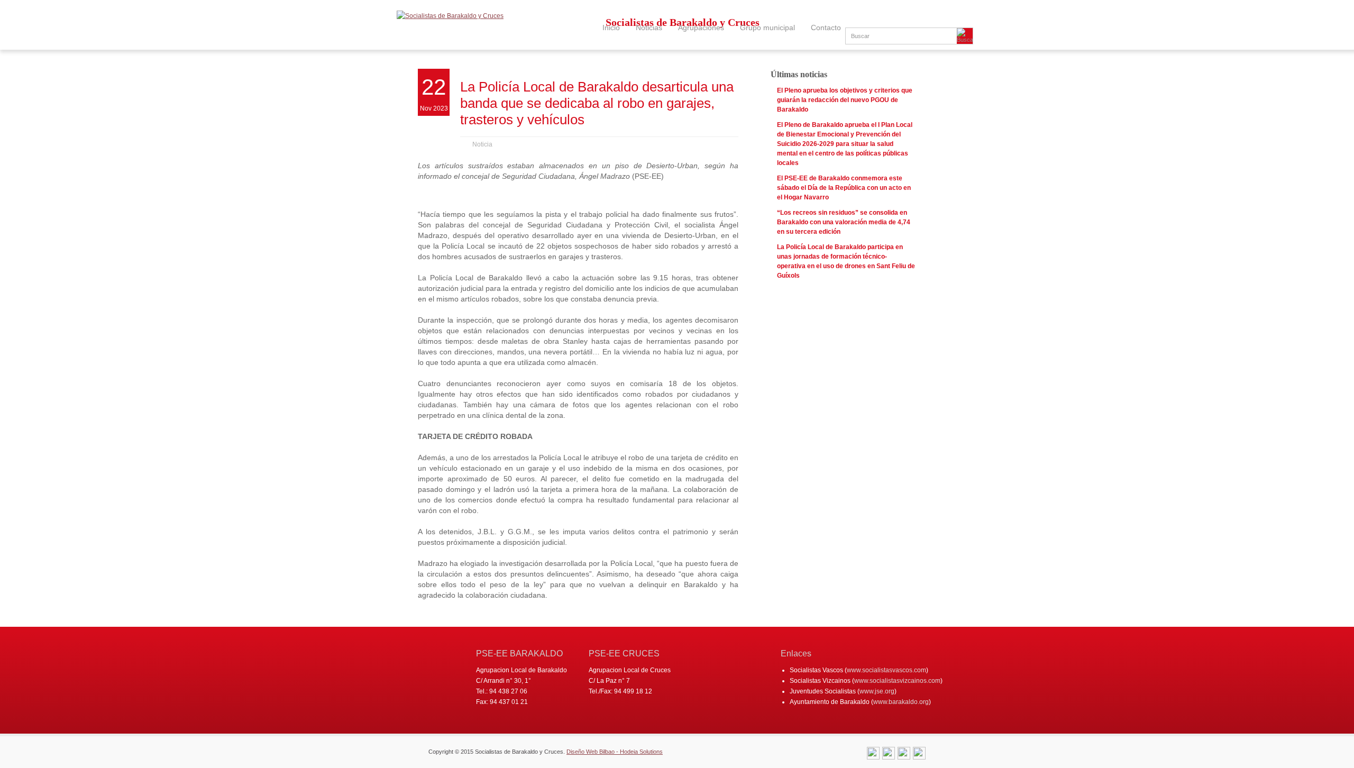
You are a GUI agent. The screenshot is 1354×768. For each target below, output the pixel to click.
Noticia (482, 144)
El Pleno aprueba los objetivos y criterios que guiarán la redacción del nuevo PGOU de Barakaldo (844, 100)
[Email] (873, 755)
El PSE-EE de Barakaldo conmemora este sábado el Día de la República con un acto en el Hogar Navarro (844, 188)
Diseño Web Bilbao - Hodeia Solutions (614, 751)
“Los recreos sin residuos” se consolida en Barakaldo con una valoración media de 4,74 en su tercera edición (843, 222)
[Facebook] (904, 755)
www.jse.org (876, 691)
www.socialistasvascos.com (886, 670)
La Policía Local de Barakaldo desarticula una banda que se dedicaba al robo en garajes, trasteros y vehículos (597, 103)
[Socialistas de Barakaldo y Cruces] (450, 16)
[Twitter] (888, 755)
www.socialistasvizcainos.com (897, 680)
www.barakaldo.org (901, 702)
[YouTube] (919, 755)
